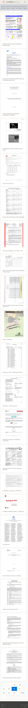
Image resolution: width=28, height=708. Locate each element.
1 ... (8, 685)
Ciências (8, 6)
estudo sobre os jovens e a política (12, 576)
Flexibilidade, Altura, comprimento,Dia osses (13, 149)
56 (14, 689)
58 (4, 693)
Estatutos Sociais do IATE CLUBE (12, 678)
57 (19, 689)
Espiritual (19, 6)
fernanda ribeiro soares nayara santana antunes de (13, 305)
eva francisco (6, 544)
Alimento (3, 6)
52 (14, 685)
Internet (8, 8)
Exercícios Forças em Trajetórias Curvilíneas (11, 440)
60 (14, 693)
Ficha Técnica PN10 (8, 183)
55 (9, 689)
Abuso (25, 707)
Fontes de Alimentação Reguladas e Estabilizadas (12, 44)
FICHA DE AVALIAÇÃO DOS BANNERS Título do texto (13, 271)
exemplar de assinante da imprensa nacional (12, 469)
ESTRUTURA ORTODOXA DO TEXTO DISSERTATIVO (13, 643)
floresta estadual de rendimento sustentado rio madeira (11, 114)
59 (9, 693)
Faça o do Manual (7, 339)
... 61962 (22, 693)
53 (20, 685)
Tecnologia (19, 8)
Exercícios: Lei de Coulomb (10, 406)
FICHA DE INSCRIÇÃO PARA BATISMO (13, 217)
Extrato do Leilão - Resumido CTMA (12, 372)
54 (4, 689)
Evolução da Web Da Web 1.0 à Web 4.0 (13, 511)
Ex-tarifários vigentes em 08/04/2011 (12, 491)
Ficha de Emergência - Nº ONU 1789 (12, 251)
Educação (14, 6)
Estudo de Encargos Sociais (10, 609)
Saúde (13, 8)
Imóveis (3, 8)
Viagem (25, 8)
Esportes (24, 6)
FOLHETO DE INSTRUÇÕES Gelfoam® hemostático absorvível (13, 79)
